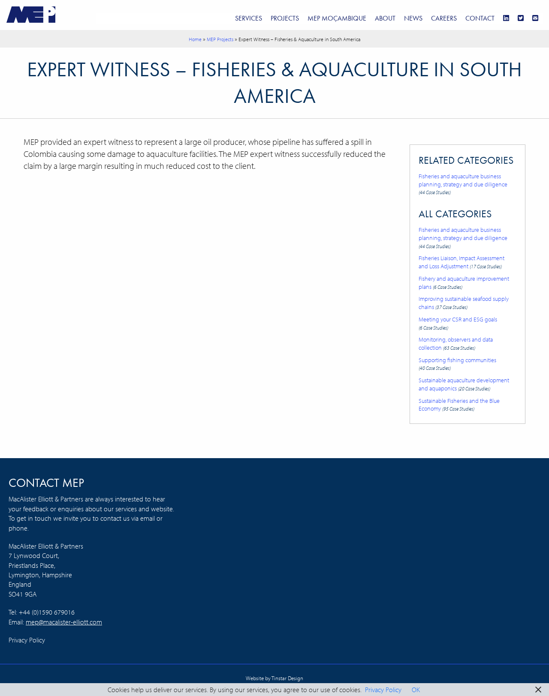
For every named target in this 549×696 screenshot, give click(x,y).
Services (248, 18)
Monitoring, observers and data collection (456, 343)
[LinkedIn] (506, 18)
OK (416, 689)
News (413, 18)
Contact (480, 18)
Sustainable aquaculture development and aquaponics (464, 384)
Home (195, 39)
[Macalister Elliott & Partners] (30, 13)
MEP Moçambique (337, 18)
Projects (285, 18)
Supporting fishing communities (457, 364)
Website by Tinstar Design (274, 678)
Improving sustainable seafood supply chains (464, 302)
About (385, 18)
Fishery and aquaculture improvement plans (464, 282)
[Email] (535, 18)
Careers (444, 18)
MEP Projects (220, 39)
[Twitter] (520, 18)
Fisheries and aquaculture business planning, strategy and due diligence (463, 183)
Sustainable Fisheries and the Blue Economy (459, 404)
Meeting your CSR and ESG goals (458, 323)
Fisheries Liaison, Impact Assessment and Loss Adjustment (461, 262)
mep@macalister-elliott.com (64, 622)
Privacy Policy (27, 640)
